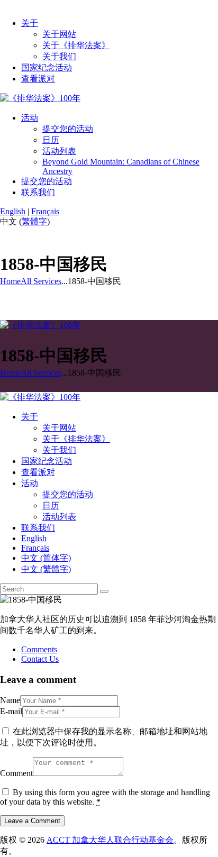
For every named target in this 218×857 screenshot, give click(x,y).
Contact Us (40, 658)
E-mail (11, 711)
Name (10, 700)
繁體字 (34, 221)
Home (10, 281)
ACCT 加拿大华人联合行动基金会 (110, 839)
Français (45, 211)
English (12, 211)
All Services (41, 281)
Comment (16, 773)
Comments (39, 649)
